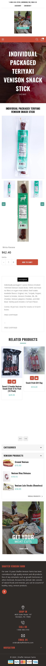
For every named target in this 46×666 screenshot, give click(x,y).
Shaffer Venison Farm (13, 566)
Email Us (34, 2)
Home (23, 94)
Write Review (9, 247)
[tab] (22, 280)
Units (4, 257)
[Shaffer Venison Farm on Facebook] (4, 591)
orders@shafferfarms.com (23, 643)
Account (18, 6)
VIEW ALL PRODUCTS (36, 496)
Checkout (27, 6)
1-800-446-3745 (23, 630)
